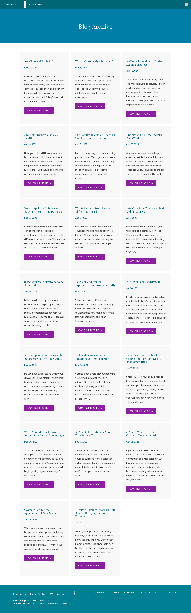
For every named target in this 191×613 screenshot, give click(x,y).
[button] (187, 5)
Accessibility (148, 592)
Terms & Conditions (122, 592)
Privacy (99, 592)
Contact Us (169, 592)
